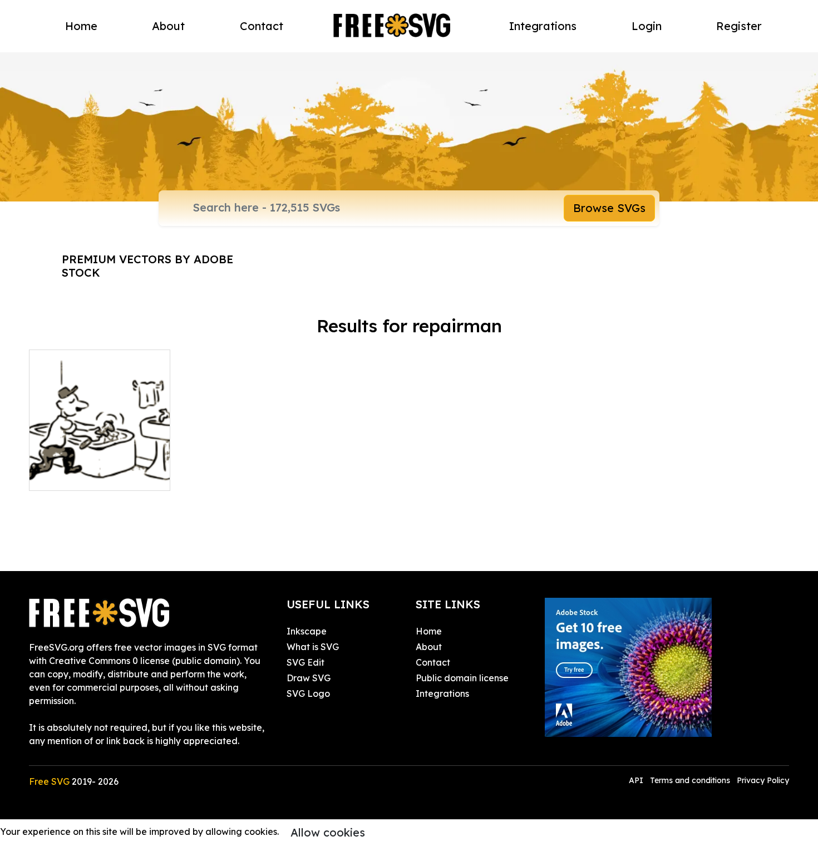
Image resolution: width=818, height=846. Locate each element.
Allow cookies (327, 832)
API (637, 780)
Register (739, 26)
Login (647, 26)
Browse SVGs (609, 208)
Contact (261, 26)
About (168, 26)
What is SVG (313, 646)
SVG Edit (305, 662)
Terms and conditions (690, 780)
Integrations (542, 26)
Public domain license (462, 677)
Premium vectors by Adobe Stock (147, 265)
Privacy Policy (763, 780)
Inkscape (307, 631)
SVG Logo (308, 693)
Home (81, 26)
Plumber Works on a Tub (93, 475)
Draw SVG (309, 677)
